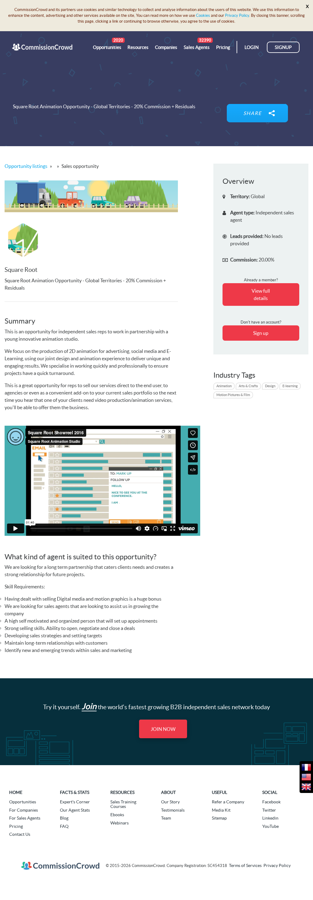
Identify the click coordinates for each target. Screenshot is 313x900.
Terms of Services (245, 865)
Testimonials (173, 810)
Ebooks (117, 814)
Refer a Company (228, 801)
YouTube (270, 826)
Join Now (163, 729)
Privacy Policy (237, 15)
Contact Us (19, 834)
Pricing (16, 826)
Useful (219, 792)
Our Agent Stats (75, 810)
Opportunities (22, 801)
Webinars (119, 822)
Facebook (271, 801)
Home (15, 792)
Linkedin (270, 818)
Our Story (170, 801)
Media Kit (221, 810)
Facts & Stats (74, 792)
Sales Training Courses (123, 804)
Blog (64, 818)
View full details (261, 294)
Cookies (203, 15)
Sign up (260, 333)
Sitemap (219, 818)
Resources (122, 792)
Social (269, 792)
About (168, 792)
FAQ (64, 826)
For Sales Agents (24, 818)
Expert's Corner (75, 801)
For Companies (23, 810)
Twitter (269, 810)
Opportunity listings (26, 166)
